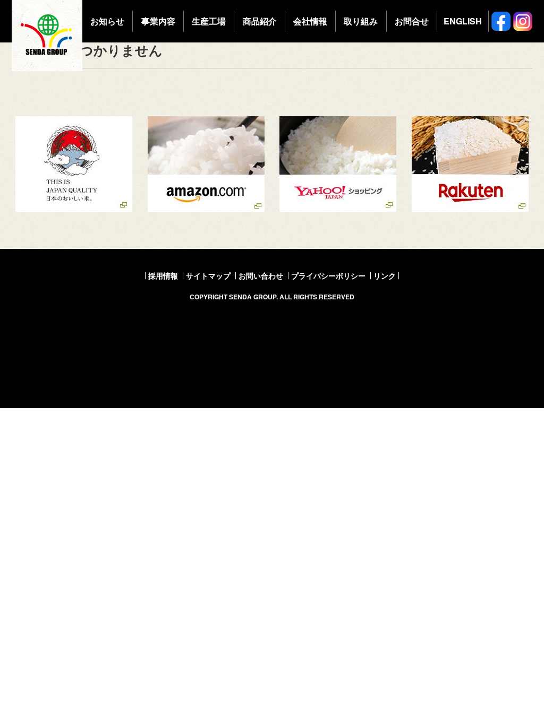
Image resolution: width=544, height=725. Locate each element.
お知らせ (107, 21)
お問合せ (412, 21)
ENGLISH (463, 21)
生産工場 (209, 21)
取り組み (361, 21)
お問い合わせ (261, 275)
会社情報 (310, 21)
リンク (384, 275)
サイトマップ (208, 275)
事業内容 (158, 21)
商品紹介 (260, 21)
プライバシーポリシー (328, 275)
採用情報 (163, 275)
